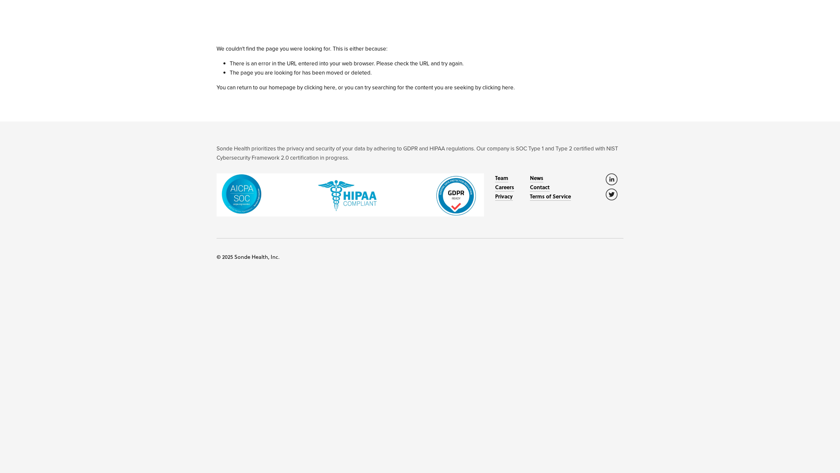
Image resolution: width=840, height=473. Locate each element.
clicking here (319, 87)
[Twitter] (612, 194)
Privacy (504, 196)
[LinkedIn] (612, 179)
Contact (540, 187)
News (536, 178)
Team (501, 178)
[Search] (219, 7)
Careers (504, 187)
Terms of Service (550, 196)
